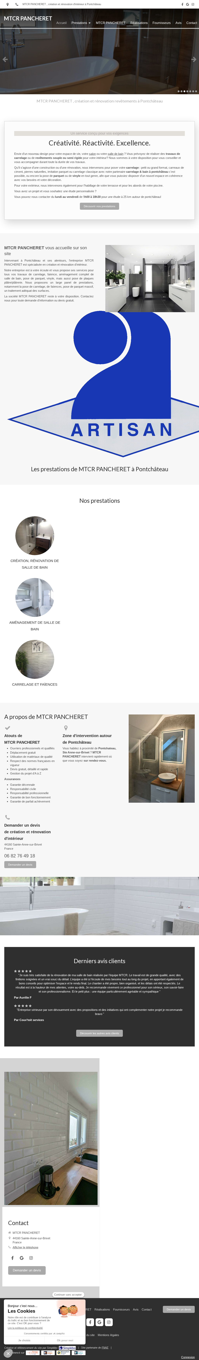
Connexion (188, 1357)
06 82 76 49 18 (19, 855)
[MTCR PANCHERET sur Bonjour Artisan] (48, 1352)
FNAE (105, 1347)
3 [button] (184, 91)
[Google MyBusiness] (187, 5)
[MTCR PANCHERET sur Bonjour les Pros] (79, 1352)
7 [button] (196, 91)
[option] (99, 59)
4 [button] (187, 91)
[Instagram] (193, 5)
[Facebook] (182, 5)
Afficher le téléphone (25, 1247)
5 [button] (190, 91)
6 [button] (193, 91)
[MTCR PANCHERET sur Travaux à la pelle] (33, 1352)
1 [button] (179, 91)
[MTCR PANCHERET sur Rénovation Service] (63, 1352)
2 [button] (181, 91)
